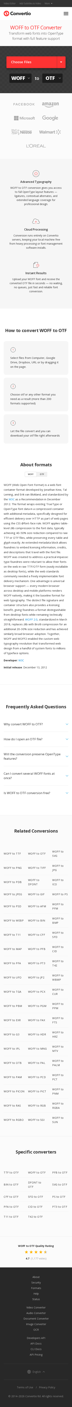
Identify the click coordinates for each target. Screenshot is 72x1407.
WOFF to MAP (13, 949)
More (47, 3)
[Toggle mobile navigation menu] (66, 13)
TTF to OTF (11, 1172)
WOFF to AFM (37, 906)
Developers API (36, 1338)
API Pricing (36, 1354)
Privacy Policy (47, 1387)
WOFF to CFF (36, 934)
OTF (42, 474)
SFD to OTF (35, 1196)
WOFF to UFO (13, 977)
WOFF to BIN (36, 920)
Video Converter (36, 1307)
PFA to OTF (11, 1206)
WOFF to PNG (13, 868)
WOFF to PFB (37, 949)
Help (36, 1293)
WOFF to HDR (37, 1034)
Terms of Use (25, 1387)
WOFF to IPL (12, 1048)
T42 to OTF (35, 1216)
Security (36, 1282)
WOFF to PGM (37, 1006)
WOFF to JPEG (13, 894)
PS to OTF (59, 1196)
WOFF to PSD (12, 906)
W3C (12, 499)
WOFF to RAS (12, 1105)
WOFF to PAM (13, 1077)
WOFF (31, 474)
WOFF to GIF (36, 894)
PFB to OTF (59, 1172)
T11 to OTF (11, 1216)
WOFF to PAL (36, 1063)
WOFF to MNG (37, 1048)
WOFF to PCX (36, 991)
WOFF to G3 (11, 1034)
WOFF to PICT (37, 1091)
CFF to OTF (11, 1196)
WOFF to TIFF (37, 868)
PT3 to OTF (59, 1206)
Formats (36, 1288)
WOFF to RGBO (14, 1120)
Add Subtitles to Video (30, 3)
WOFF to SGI (36, 1120)
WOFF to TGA (12, 991)
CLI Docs (36, 1349)
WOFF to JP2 (36, 977)
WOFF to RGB (37, 1105)
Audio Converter (36, 1313)
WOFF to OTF (37, 853)
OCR (36, 1329)
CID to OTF (35, 1206)
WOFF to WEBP (14, 920)
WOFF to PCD (37, 1077)
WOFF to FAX (36, 1020)
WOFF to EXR (12, 1020)
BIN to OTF (11, 1184)
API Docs (36, 1343)
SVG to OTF (59, 1184)
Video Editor (10, 3)
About (36, 1277)
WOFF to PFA (12, 963)
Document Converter (36, 1318)
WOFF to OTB (13, 1063)
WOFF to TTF (12, 853)
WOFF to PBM (13, 1006)
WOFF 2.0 (31, 619)
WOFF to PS (60, 894)
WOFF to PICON (14, 1091)
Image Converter (36, 1324)
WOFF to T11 (12, 934)
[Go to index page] (17, 12)
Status (36, 1299)
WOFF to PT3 (36, 963)
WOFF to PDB (13, 882)
